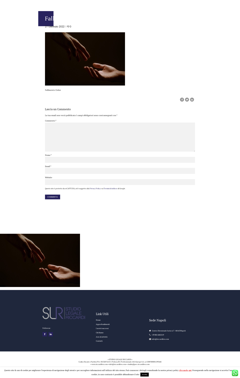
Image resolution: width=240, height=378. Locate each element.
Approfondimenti (103, 324)
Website (48, 177)
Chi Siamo (100, 332)
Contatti (99, 341)
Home (98, 320)
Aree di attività (101, 337)
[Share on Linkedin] (192, 100)
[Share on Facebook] (182, 100)
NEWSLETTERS (138, 4)
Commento (50, 120)
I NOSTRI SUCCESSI (121, 4)
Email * (48, 166)
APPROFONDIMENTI (102, 4)
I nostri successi (102, 328)
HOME (87, 4)
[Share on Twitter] (187, 100)
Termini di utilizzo (110, 188)
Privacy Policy (95, 188)
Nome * (48, 155)
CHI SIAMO (152, 4)
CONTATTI (182, 4)
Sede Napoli (157, 320)
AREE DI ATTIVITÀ (167, 4)
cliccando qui (185, 370)
